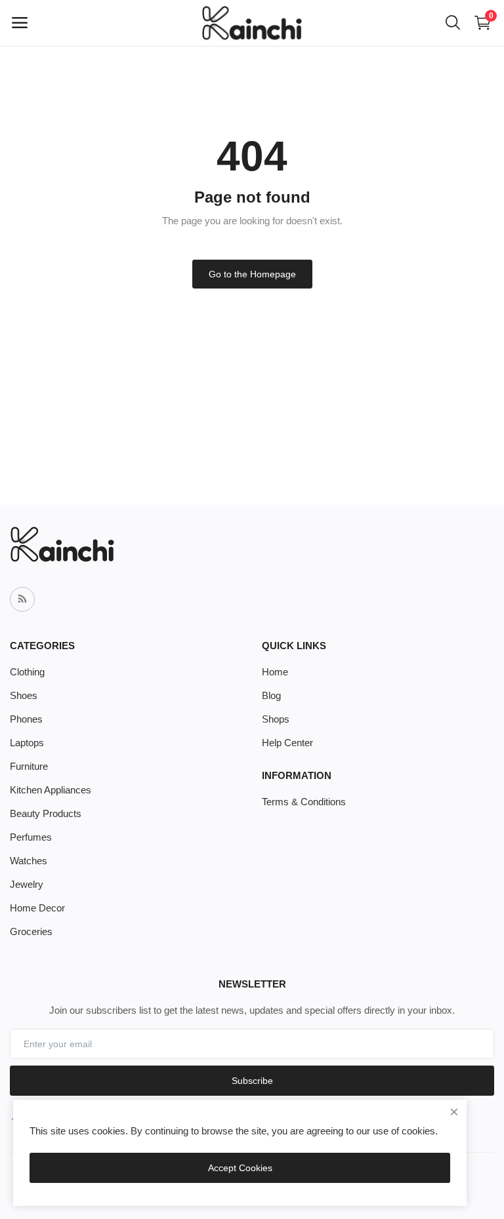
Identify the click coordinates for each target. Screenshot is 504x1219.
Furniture (29, 766)
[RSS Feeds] (22, 599)
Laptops (27, 742)
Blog (271, 695)
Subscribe (252, 1080)
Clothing (27, 671)
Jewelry (26, 884)
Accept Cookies (240, 1168)
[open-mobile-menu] (19, 23)
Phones (26, 719)
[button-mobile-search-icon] (453, 23)
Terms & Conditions (304, 801)
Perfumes (31, 837)
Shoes (23, 695)
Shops (275, 719)
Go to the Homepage (252, 274)
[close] (454, 1112)
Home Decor (37, 907)
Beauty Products (45, 813)
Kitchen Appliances (50, 789)
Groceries (31, 931)
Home (275, 671)
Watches (28, 860)
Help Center (287, 742)
